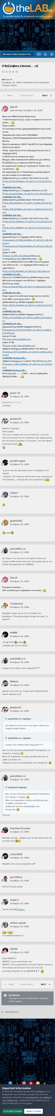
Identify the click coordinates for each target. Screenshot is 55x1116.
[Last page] (51, 95)
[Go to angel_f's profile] (5, 902)
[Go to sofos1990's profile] (5, 856)
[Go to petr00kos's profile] (5, 879)
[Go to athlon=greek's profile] (5, 925)
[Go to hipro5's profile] (5, 109)
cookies (39, 1091)
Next (45, 95)
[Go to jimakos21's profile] (5, 421)
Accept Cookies (14, 1111)
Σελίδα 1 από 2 (27, 95)
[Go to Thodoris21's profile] (5, 605)
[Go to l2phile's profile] (5, 951)
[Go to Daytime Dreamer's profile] (5, 830)
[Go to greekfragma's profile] (5, 463)
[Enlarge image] (13, 122)
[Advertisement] (27, 35)
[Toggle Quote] (6, 719)
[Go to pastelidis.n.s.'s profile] (5, 550)
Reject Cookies (33, 1111)
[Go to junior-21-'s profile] (5, 395)
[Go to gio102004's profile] (5, 523)
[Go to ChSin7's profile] (5, 495)
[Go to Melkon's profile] (5, 683)
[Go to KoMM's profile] (5, 635)
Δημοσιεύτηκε (26, 110)
